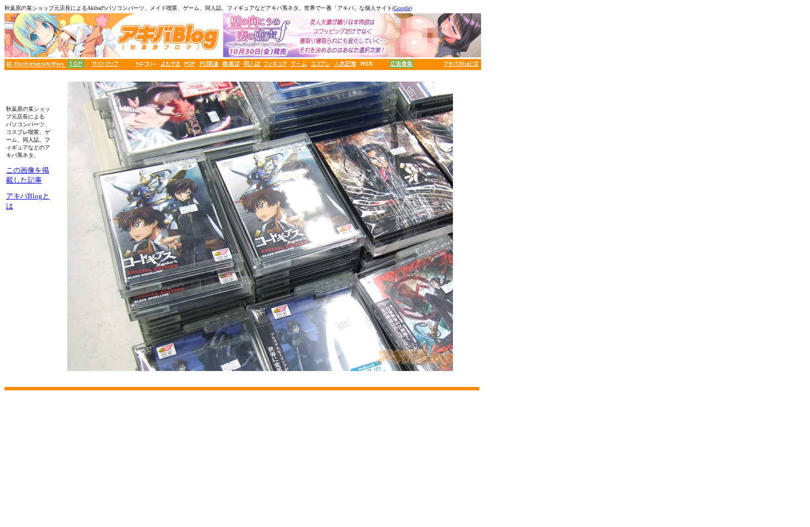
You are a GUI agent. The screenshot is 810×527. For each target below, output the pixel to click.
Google (402, 8)
